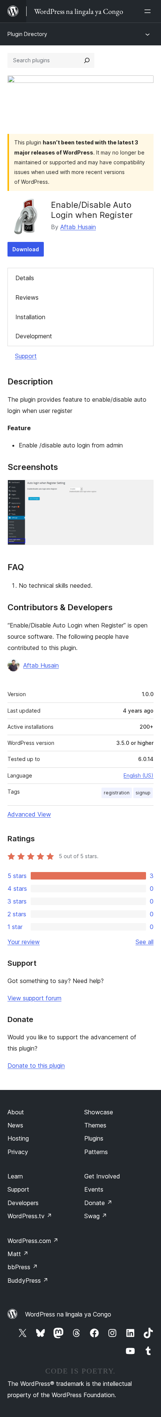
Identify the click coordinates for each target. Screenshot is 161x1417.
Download (25, 249)
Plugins (93, 1138)
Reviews (27, 297)
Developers (23, 1203)
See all (145, 942)
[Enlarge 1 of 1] (143, 490)
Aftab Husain (78, 227)
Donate (98, 1203)
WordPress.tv (29, 1216)
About (15, 1112)
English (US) (139, 775)
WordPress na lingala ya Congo (68, 1314)
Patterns (96, 1152)
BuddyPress (27, 1280)
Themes (95, 1125)
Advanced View (29, 814)
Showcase (98, 1112)
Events (93, 1189)
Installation (30, 317)
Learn (15, 1176)
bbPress (22, 1267)
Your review (23, 942)
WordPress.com (32, 1240)
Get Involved (102, 1176)
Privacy (17, 1152)
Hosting (18, 1138)
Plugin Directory (27, 34)
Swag (95, 1216)
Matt (17, 1254)
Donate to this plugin (36, 1065)
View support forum (34, 998)
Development (33, 336)
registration (117, 793)
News (15, 1125)
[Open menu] (149, 11)
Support (26, 356)
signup (143, 793)
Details (24, 278)
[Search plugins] (86, 60)
